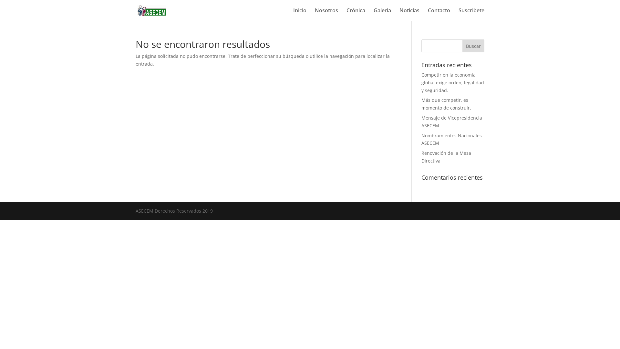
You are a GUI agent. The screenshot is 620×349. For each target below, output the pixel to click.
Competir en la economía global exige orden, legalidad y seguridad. (452, 82)
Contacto (439, 11)
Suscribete (471, 11)
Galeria (382, 11)
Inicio (299, 11)
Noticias (409, 11)
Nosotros (326, 11)
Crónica (355, 11)
